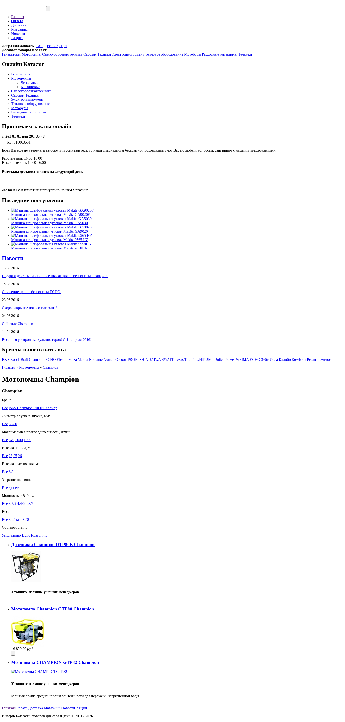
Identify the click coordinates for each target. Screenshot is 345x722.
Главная (17, 17)
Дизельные (29, 83)
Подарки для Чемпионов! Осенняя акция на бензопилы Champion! (55, 276)
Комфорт (299, 359)
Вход (40, 46)
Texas (179, 359)
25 (15, 456)
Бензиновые (30, 87)
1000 (19, 440)
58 (27, 519)
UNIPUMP (204, 359)
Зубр (265, 359)
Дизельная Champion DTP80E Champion (53, 544)
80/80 (13, 424)
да (10, 488)
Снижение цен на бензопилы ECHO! (31, 292)
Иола (274, 359)
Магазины (19, 29)
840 (11, 440)
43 (22, 519)
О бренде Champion (17, 324)
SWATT (168, 359)
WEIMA (242, 359)
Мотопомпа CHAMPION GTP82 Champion (55, 662)
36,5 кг (14, 519)
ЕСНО (255, 359)
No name (96, 359)
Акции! (17, 38)
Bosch (15, 359)
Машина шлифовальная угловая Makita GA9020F (50, 214)
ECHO (50, 359)
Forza (72, 359)
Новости (18, 34)
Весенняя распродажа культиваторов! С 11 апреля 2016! (46, 340)
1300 (27, 440)
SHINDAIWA (150, 359)
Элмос (325, 359)
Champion (36, 359)
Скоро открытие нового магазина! (29, 308)
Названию (39, 535)
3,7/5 (12, 504)
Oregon (121, 359)
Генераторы (11, 54)
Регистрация (57, 46)
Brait (24, 359)
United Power (224, 359)
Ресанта (313, 359)
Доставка (18, 25)
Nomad (109, 359)
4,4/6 (21, 504)
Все (5, 408)
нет (16, 488)
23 (10, 456)
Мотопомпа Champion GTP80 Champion (52, 609)
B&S (5, 359)
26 (20, 456)
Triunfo (190, 359)
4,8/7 (29, 504)
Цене (26, 535)
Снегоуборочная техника (62, 54)
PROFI (133, 359)
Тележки (245, 54)
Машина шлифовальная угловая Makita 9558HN (49, 248)
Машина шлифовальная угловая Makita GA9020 (49, 231)
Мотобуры (192, 54)
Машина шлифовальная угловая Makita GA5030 (49, 223)
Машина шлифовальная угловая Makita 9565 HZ (49, 240)
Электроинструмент (128, 54)
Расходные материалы (219, 54)
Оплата (17, 21)
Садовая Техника (97, 54)
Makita (83, 359)
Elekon (62, 359)
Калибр (285, 359)
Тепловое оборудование (164, 54)
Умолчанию (11, 535)
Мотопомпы (31, 54)
